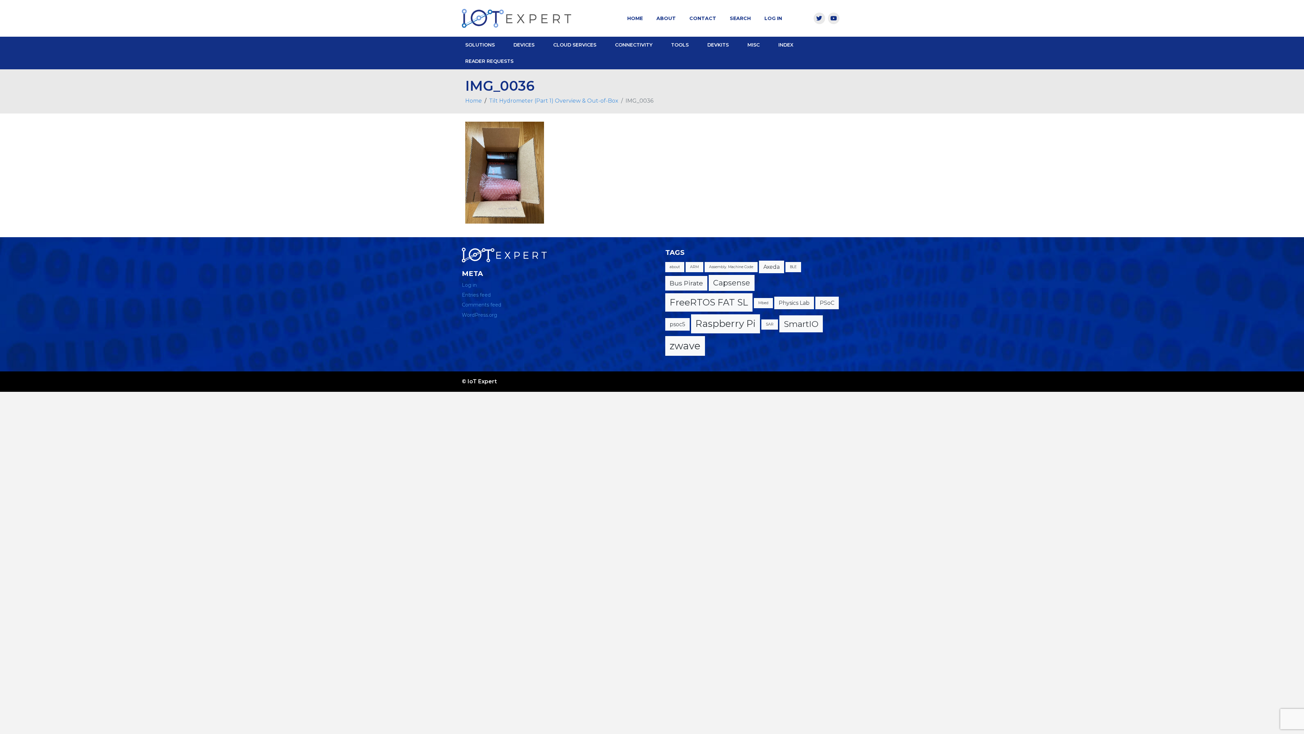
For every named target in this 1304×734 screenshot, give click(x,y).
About (666, 18)
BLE (793, 267)
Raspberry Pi (725, 323)
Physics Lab (794, 303)
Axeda (771, 267)
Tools (680, 45)
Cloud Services (574, 45)
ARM (694, 267)
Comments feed (481, 305)
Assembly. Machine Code (731, 267)
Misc (753, 45)
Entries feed (476, 295)
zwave (685, 346)
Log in (469, 285)
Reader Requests (489, 61)
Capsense (731, 282)
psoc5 (677, 324)
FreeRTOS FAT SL (709, 302)
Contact (702, 18)
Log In (773, 18)
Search (740, 18)
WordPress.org (479, 315)
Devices (524, 45)
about (675, 267)
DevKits (718, 45)
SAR (770, 324)
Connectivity (633, 45)
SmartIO (801, 324)
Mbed (763, 303)
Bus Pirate (686, 283)
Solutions (480, 45)
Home (635, 18)
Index (785, 45)
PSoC (827, 303)
